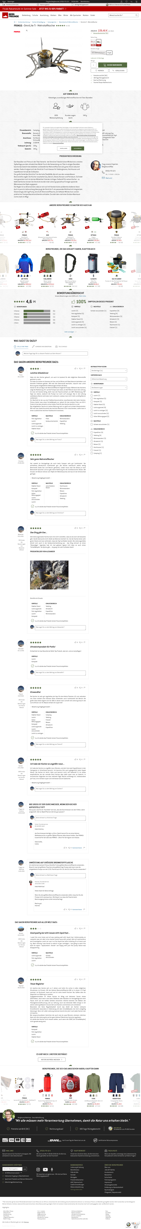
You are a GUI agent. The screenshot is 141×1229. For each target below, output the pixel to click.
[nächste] (124, 223)
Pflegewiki (108, 1192)
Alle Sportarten (75, 15)
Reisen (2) (113, 322)
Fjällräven (108, 1217)
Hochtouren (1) (115, 325)
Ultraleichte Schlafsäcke (78, 1214)
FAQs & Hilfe (74, 1172)
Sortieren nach (96, 375)
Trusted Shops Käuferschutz (103, 82)
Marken (86, 15)
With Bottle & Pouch (98, 53)
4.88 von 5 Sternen (119, 4)
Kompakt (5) (75, 316)
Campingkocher (52, 22)
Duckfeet (108, 1213)
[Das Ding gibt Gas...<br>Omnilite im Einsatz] (49, 575)
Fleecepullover (41, 1219)
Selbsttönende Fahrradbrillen (79, 1219)
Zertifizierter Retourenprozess (108, 1140)
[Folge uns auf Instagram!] (39, 1170)
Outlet (92, 15)
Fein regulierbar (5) (77, 314)
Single (109, 53)
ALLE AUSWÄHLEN (78, 148)
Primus (18, 25)
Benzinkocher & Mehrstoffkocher (68, 22)
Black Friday (6, 1219)
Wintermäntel (41, 1216)
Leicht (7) (74, 311)
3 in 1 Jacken (41, 1211)
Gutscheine (108, 1177)
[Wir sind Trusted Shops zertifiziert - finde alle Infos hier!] (110, 1128)
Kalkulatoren (7, 1213)
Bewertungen (98, 384)
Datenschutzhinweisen (58, 143)
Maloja (107, 1214)
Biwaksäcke (74, 1217)
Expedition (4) (114, 311)
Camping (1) (98, 453)
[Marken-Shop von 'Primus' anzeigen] (17, 32)
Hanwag (108, 1216)
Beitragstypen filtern (98, 367)
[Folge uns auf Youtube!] (47, 1170)
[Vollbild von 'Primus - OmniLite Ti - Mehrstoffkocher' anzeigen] (27, 31)
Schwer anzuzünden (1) (98, 311)
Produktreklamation (76, 1180)
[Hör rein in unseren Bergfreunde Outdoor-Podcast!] (53, 1170)
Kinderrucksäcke (76, 1216)
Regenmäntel (41, 1213)
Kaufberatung (7, 1214)
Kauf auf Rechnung (100, 80)
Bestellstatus (74, 1170)
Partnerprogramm (110, 1180)
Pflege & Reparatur (8, 1217)
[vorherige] (17, 223)
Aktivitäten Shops (8, 1211)
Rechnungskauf (44, 4)
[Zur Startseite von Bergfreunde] (11, 15)
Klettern (53, 15)
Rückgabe (73, 1177)
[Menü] (139, 1222)
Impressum (108, 1182)
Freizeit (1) (113, 327)
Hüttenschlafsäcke (76, 1211)
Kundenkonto (109, 1172)
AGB (71, 1182)
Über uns (107, 1167)
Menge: (93, 61)
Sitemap (26, 1222)
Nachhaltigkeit (109, 1190)
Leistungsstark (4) (77, 322)
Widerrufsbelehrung (76, 1187)
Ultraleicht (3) (114, 319)
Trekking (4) (114, 314)
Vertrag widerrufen (76, 1190)
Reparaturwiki (116, 1192)
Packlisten (6, 1216)
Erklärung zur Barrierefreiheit (114, 1187)
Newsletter (108, 1175)
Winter (65, 15)
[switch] (136, 1227)
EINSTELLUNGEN (63, 148)
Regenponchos (41, 1214)
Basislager (11, 2)
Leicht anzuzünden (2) (79, 327)
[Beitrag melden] (84, 368)
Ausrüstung (44, 15)
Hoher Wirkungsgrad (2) (101, 416)
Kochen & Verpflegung (38, 22)
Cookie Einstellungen (77, 1185)
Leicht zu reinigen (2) (78, 325)
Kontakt (73, 1175)
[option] (54, 58)
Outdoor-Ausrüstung (24, 22)
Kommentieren (77, 848)
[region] (71, 138)
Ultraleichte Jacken (42, 1217)
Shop (4, 2)
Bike (59, 15)
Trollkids (108, 1219)
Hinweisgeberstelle (111, 1185)
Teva (107, 1211)
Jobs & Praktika (110, 1170)
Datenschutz (78, 1182)
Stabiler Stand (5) (77, 319)
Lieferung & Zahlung (77, 1167)
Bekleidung (26, 15)
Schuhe (35, 15)
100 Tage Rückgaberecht (81, 4)
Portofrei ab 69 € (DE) (12, 4)
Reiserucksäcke (75, 1213)
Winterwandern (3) (116, 316)
